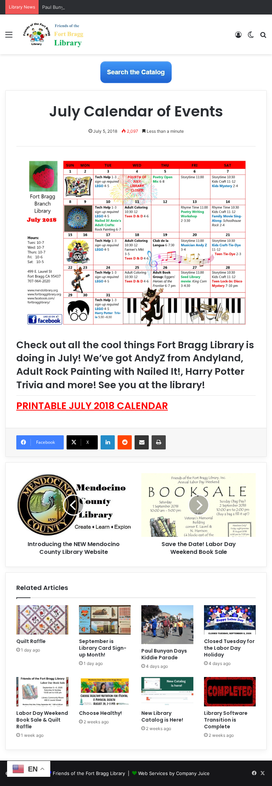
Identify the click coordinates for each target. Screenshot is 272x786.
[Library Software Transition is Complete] (230, 691)
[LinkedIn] (108, 442)
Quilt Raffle (31, 641)
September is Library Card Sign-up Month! (102, 648)
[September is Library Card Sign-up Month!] (105, 620)
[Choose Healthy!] (105, 691)
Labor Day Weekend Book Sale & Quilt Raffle (42, 720)
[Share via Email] (142, 442)
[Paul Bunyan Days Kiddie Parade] (167, 624)
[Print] (159, 442)
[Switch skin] (250, 37)
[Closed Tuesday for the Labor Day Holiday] (230, 620)
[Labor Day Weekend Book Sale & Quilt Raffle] (42, 691)
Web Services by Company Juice (174, 773)
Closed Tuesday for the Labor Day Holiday (229, 648)
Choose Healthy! (100, 713)
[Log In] (238, 37)
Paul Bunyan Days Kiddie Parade (77, 7)
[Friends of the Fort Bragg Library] (53, 34)
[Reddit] (125, 442)
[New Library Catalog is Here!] (167, 691)
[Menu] (8, 37)
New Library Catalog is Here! (162, 716)
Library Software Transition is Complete (226, 720)
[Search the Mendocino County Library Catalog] (136, 72)
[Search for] (263, 37)
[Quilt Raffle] (42, 620)
